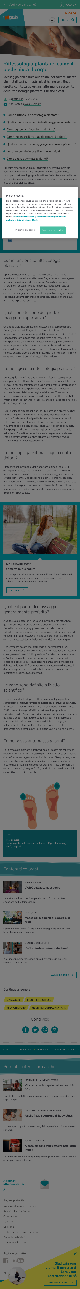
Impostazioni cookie (25, 229)
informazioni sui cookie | (24, 216)
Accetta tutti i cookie (53, 230)
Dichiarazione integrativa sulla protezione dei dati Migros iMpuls (36, 218)
